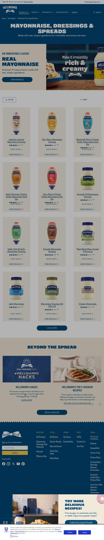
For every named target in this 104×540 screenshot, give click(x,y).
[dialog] (58, 517)
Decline (70, 532)
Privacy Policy (20, 531)
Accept (85, 532)
